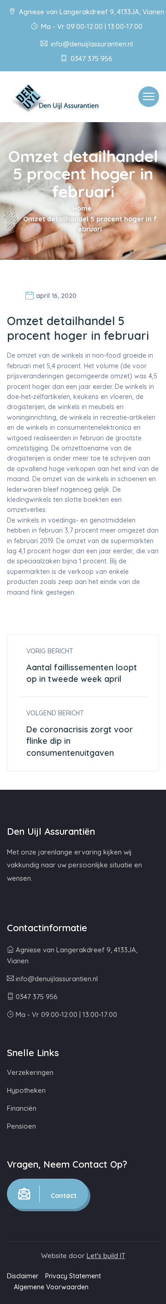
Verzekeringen (30, 1072)
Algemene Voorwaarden (51, 1287)
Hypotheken (26, 1090)
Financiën (21, 1108)
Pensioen (21, 1126)
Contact (63, 1196)
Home (82, 208)
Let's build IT (106, 1255)
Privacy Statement (73, 1276)
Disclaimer (22, 1276)
